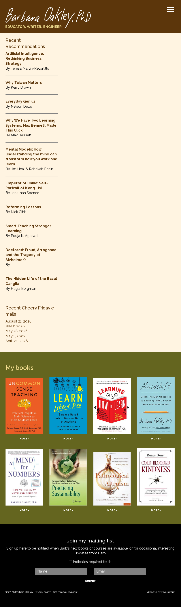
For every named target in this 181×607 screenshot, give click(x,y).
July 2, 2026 (15, 326)
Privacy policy (42, 592)
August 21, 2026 (19, 321)
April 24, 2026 (17, 341)
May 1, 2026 (15, 336)
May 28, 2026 (17, 331)
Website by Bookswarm (161, 592)
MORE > (24, 438)
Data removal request (64, 592)
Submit (90, 581)
